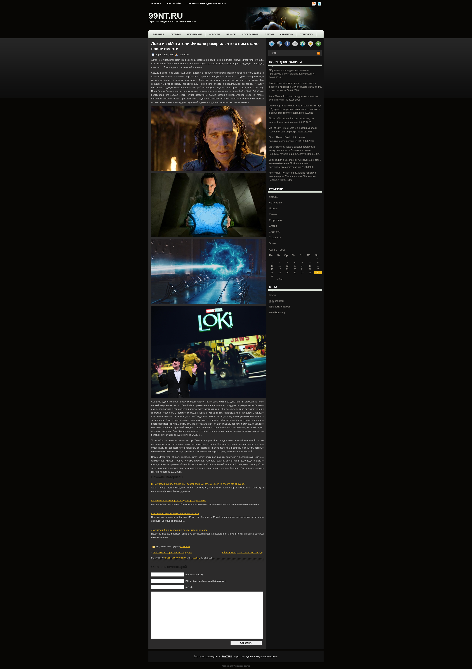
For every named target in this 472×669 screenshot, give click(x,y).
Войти (272, 295)
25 (279, 272)
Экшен (272, 243)
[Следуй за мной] (319, 4)
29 (310, 272)
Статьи (269, 34)
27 (295, 272)
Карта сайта (174, 3)
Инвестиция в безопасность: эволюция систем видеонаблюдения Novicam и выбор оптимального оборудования (295, 163)
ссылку (196, 557)
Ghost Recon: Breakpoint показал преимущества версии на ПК (287, 139)
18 (279, 269)
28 (302, 272)
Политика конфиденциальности (207, 3)
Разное (231, 34)
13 (295, 266)
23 (318, 269)
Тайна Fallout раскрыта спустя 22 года (242, 552)
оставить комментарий (175, 557)
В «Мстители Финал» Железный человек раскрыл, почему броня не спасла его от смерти (198, 484)
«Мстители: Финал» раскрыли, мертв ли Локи (175, 513)
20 (295, 269)
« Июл (280, 279)
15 (310, 266)
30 (318, 272)
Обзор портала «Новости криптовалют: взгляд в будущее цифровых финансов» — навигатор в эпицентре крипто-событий (295, 109)
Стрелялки (306, 34)
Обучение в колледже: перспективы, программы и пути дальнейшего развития (292, 71)
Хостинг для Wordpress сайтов (236, 665)
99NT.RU (165, 15)
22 (310, 269)
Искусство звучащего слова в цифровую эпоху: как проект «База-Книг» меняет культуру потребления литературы (292, 150)
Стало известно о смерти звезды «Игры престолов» (178, 500)
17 (272, 269)
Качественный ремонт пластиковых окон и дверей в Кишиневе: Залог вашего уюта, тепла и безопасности (295, 86)
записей (276, 300)
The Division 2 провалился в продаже (172, 552)
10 (272, 266)
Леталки (176, 34)
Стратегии (286, 34)
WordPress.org (277, 312)
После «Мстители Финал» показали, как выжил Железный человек (291, 120)
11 (279, 266)
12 (287, 266)
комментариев (280, 306)
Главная (156, 3)
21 (302, 269)
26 (287, 272)
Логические (194, 34)
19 (287, 269)
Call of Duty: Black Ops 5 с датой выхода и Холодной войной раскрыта (293, 129)
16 (318, 266)
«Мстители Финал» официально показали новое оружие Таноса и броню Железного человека (292, 176)
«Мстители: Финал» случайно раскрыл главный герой (179, 530)
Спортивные (250, 34)
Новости (214, 34)
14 (302, 266)
